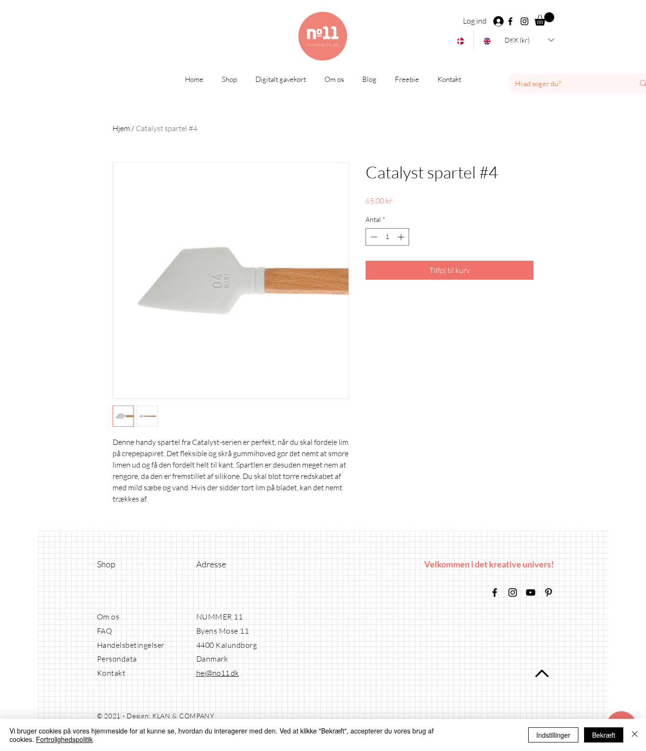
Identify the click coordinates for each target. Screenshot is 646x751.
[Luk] (634, 734)
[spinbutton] (387, 237)
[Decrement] (373, 237)
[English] (486, 41)
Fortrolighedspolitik (64, 739)
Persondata (117, 658)
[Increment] (402, 237)
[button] (544, 19)
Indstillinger (553, 735)
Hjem (121, 128)
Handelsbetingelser (131, 645)
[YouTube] (530, 592)
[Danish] (460, 41)
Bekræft (603, 735)
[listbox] (529, 40)
